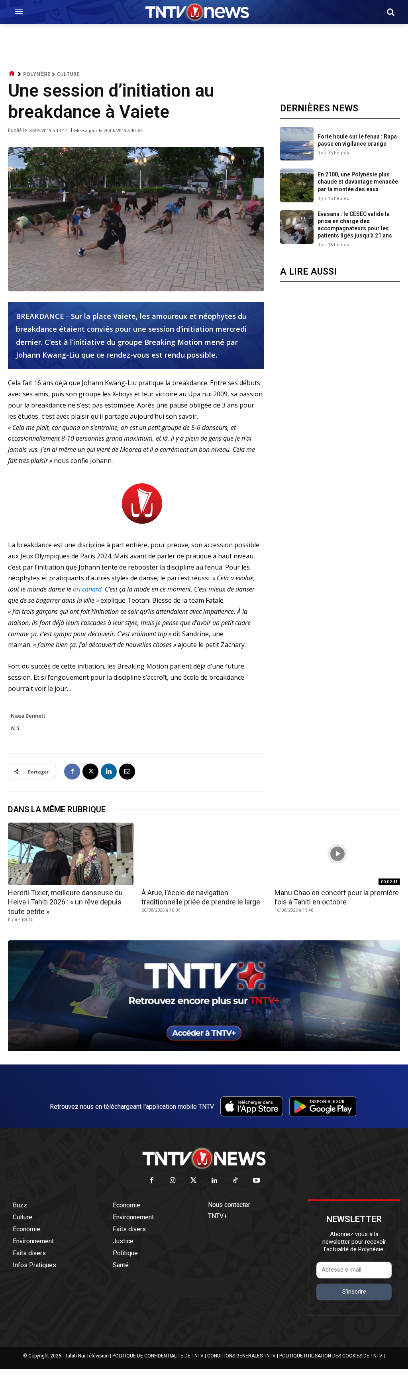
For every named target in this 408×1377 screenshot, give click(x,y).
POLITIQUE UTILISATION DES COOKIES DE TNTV (330, 1356)
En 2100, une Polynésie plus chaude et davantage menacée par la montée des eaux (358, 181)
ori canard (87, 589)
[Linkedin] (109, 772)
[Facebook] (72, 772)
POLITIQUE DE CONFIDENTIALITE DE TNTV (158, 1356)
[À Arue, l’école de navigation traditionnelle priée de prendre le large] (204, 854)
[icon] (12, 73)
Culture (68, 74)
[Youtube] (256, 1180)
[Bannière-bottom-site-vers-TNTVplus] (204, 1049)
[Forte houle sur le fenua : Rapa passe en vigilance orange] (297, 143)
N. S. (16, 728)
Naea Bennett (28, 715)
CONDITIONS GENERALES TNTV (241, 1356)
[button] (390, 12)
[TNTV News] (204, 1158)
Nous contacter (229, 1205)
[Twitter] (193, 1180)
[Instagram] (172, 1180)
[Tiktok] (235, 1180)
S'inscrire (354, 1291)
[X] (90, 772)
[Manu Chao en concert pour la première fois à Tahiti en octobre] (337, 854)
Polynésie (36, 74)
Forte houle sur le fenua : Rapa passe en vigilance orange (357, 140)
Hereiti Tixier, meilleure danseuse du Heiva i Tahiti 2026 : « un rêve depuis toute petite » (65, 902)
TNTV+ (217, 1216)
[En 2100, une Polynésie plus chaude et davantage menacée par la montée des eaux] (297, 185)
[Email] (127, 772)
